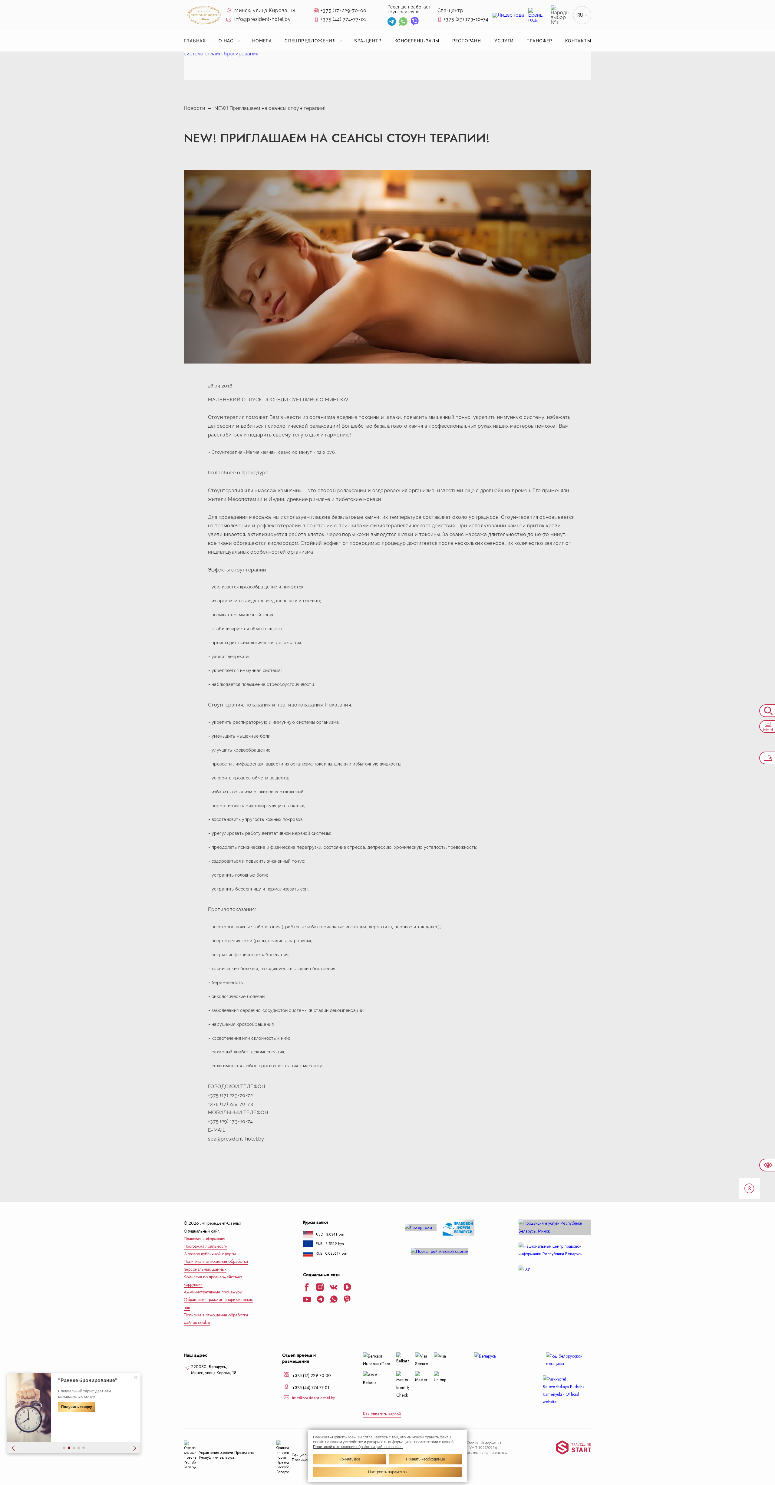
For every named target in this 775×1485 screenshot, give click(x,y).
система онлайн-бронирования (221, 54)
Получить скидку (76, 1407)
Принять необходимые (425, 1459)
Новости (194, 108)
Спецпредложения (310, 40)
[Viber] (415, 22)
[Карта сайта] (767, 726)
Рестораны (467, 40)
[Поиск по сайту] (767, 710)
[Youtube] (307, 1300)
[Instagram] (320, 1287)
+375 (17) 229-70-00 (344, 10)
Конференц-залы (417, 40)
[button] (64, 1448)
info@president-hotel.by (262, 19)
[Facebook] (306, 1287)
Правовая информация (204, 1239)
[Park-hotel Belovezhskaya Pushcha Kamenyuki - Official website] (567, 1390)
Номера (262, 40)
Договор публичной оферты (210, 1254)
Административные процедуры (213, 1292)
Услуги (504, 40)
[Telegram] (392, 22)
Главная (195, 40)
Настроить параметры (387, 1472)
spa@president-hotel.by (236, 1139)
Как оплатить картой (382, 1414)
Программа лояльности (205, 1246)
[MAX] (426, 22)
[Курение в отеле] (767, 758)
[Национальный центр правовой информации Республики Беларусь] (555, 1250)
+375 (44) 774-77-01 (343, 19)
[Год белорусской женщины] (567, 1360)
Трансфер (539, 40)
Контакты (578, 40)
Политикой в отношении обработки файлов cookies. (358, 1447)
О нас (226, 40)
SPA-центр (368, 40)
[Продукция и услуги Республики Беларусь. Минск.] (555, 1227)
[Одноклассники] (347, 1287)
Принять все (349, 1459)
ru (580, 15)
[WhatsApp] (403, 22)
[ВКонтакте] (334, 1287)
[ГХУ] (555, 1269)
